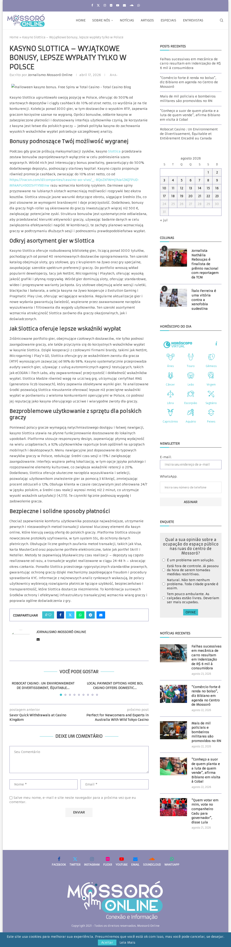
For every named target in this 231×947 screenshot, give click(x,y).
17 (164, 196)
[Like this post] (49, 615)
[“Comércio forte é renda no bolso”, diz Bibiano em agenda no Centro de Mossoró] (173, 694)
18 (173, 196)
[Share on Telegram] (90, 615)
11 (173, 188)
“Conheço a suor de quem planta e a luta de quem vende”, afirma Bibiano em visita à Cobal (190, 115)
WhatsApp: (168, 476)
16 (217, 188)
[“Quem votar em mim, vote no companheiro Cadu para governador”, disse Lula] (173, 807)
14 (199, 188)
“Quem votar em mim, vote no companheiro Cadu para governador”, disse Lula (205, 811)
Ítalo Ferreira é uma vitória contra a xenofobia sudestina (204, 299)
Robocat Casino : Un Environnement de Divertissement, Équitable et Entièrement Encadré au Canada (189, 133)
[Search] (221, 20)
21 (199, 196)
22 (208, 196)
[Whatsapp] (138, 5)
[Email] (124, 5)
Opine (191, 612)
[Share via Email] (101, 615)
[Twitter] (98, 5)
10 (164, 188)
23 (217, 196)
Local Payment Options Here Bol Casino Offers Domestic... (115, 685)
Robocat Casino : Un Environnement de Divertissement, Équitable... (43, 685)
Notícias (127, 20)
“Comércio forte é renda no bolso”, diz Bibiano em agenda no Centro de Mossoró (189, 82)
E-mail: (165, 457)
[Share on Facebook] (60, 615)
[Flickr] (111, 5)
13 (190, 188)
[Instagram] (105, 5)
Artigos (147, 20)
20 (190, 196)
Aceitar (107, 942)
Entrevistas (193, 20)
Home (80, 20)
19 (181, 196)
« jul (164, 220)
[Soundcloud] (132, 5)
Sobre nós (101, 20)
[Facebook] (92, 5)
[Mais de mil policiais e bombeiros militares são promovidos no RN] (173, 730)
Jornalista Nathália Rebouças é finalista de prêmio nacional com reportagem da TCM (205, 264)
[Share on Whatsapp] (80, 615)
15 (208, 188)
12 (181, 188)
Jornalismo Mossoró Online (50, 75)
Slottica (114, 151)
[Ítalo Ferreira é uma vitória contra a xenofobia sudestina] (173, 298)
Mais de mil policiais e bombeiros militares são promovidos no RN (188, 98)
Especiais (168, 20)
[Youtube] (117, 5)
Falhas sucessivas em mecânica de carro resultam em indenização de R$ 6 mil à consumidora (190, 63)
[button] (15, 688)
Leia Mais (127, 942)
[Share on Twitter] (70, 615)
